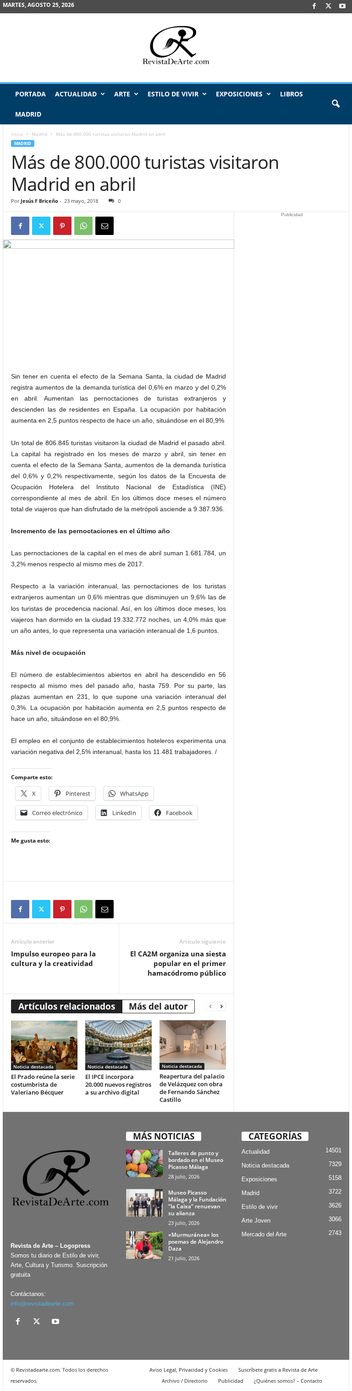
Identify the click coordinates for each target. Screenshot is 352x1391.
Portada (30, 93)
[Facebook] (313, 6)
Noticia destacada (33, 1066)
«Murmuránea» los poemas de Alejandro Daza (195, 1241)
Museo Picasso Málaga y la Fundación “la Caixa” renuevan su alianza (197, 1203)
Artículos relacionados (66, 1006)
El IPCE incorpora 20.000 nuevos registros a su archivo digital (118, 1084)
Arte (122, 93)
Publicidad (230, 1380)
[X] (328, 6)
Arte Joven (256, 1220)
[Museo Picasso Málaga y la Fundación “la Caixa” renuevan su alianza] (144, 1203)
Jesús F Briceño (39, 200)
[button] (335, 104)
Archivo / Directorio (185, 1380)
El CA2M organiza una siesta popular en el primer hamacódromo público (178, 963)
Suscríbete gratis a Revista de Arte (278, 1369)
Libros (291, 93)
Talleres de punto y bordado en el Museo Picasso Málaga (195, 1160)
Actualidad (76, 93)
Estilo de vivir (173, 93)
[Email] (104, 226)
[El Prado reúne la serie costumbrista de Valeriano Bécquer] (44, 1045)
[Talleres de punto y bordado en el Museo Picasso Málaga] (144, 1163)
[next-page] (221, 1006)
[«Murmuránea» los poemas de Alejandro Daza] (144, 1245)
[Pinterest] (62, 226)
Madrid (28, 114)
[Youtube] (342, 6)
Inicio (17, 134)
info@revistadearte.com (42, 1303)
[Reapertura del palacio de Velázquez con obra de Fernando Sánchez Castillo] (193, 1045)
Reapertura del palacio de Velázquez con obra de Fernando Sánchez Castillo (192, 1088)
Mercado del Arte (264, 1234)
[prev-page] (210, 1006)
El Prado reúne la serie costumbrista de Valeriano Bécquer (43, 1084)
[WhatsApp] (83, 226)
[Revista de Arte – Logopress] (176, 47)
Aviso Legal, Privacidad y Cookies (188, 1369)
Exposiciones (239, 93)
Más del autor (158, 1006)
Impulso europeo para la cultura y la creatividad (53, 958)
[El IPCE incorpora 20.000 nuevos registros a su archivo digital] (118, 1045)
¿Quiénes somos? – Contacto (288, 1380)
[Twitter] (41, 226)
